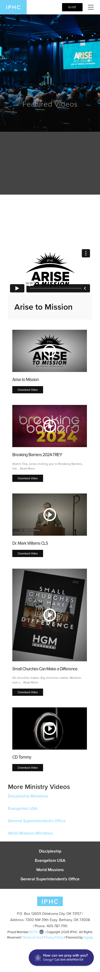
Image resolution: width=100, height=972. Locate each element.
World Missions (50, 870)
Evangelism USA (22, 808)
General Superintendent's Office (37, 821)
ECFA (33, 932)
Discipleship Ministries (28, 796)
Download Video (28, 390)
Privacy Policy (53, 937)
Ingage (88, 937)
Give (72, 7)
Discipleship (50, 851)
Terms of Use (32, 937)
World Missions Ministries (30, 833)
